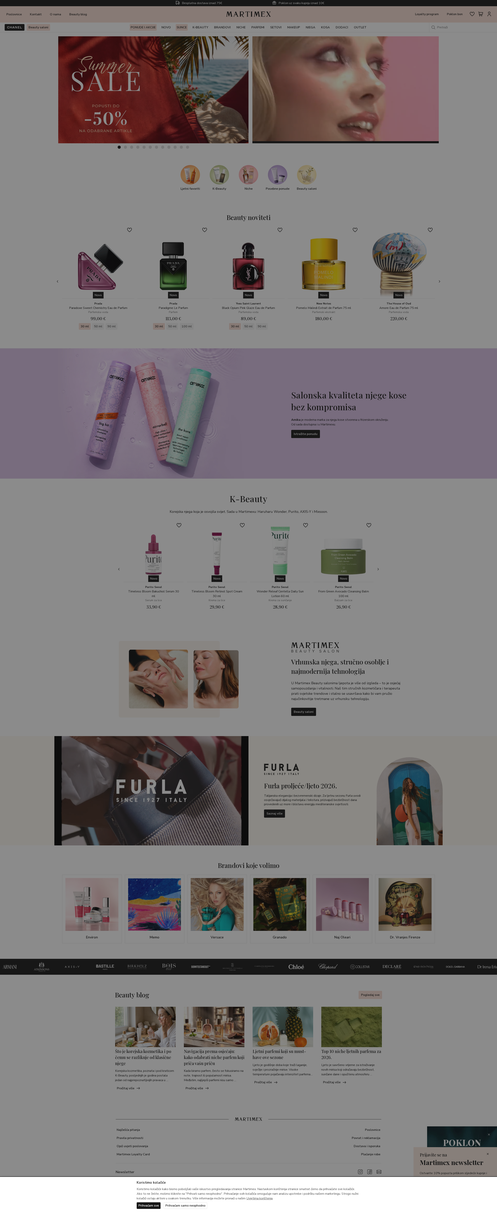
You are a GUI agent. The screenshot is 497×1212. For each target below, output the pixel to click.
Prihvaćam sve (148, 1205)
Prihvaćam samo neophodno (185, 1205)
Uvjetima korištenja (259, 1198)
